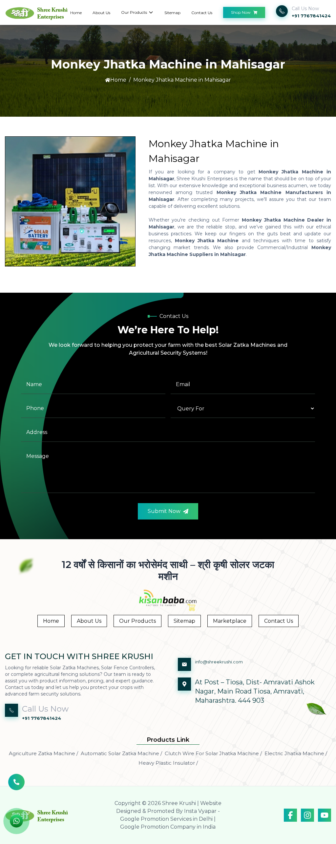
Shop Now (241, 12)
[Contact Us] (16, 785)
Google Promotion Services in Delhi (166, 819)
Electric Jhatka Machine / (295, 753)
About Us (101, 12)
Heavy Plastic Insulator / (168, 763)
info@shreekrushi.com (219, 661)
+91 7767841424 (311, 15)
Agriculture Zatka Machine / (43, 753)
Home (76, 12)
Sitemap (172, 12)
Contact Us (201, 12)
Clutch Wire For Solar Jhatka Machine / (213, 753)
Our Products (134, 12)
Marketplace (229, 621)
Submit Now (164, 511)
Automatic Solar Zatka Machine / (121, 753)
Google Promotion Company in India (168, 827)
